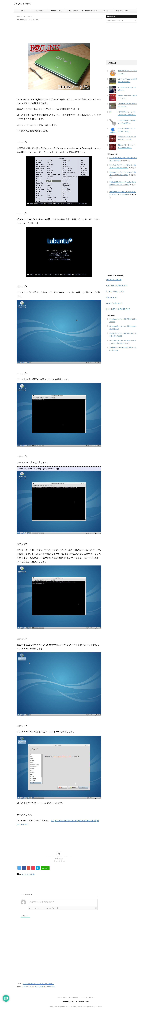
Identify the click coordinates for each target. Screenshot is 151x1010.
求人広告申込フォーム (122, 10)
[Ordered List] (41, 908)
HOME (59, 997)
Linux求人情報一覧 (72, 10)
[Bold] (29, 908)
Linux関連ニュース (56, 10)
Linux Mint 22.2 (115, 291)
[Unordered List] (44, 908)
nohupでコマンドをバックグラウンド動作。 (38, 984)
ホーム (23, 10)
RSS (64, 997)
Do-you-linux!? (22, 3)
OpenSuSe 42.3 (114, 303)
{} (55, 908)
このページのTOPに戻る (87, 997)
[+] (58, 908)
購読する (112, 16)
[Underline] (35, 908)
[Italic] (32, 908)
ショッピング (105, 10)
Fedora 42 (111, 297)
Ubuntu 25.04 (113, 279)
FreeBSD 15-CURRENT (118, 309)
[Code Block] (50, 908)
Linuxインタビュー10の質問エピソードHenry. (39, 987)
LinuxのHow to (39, 10)
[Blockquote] (47, 908)
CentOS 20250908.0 (116, 285)
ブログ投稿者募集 (73, 997)
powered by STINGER (94, 1006)
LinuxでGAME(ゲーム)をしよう (89, 11)
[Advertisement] (54, 35)
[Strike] (38, 908)
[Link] (52, 908)
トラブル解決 (28, 874)
